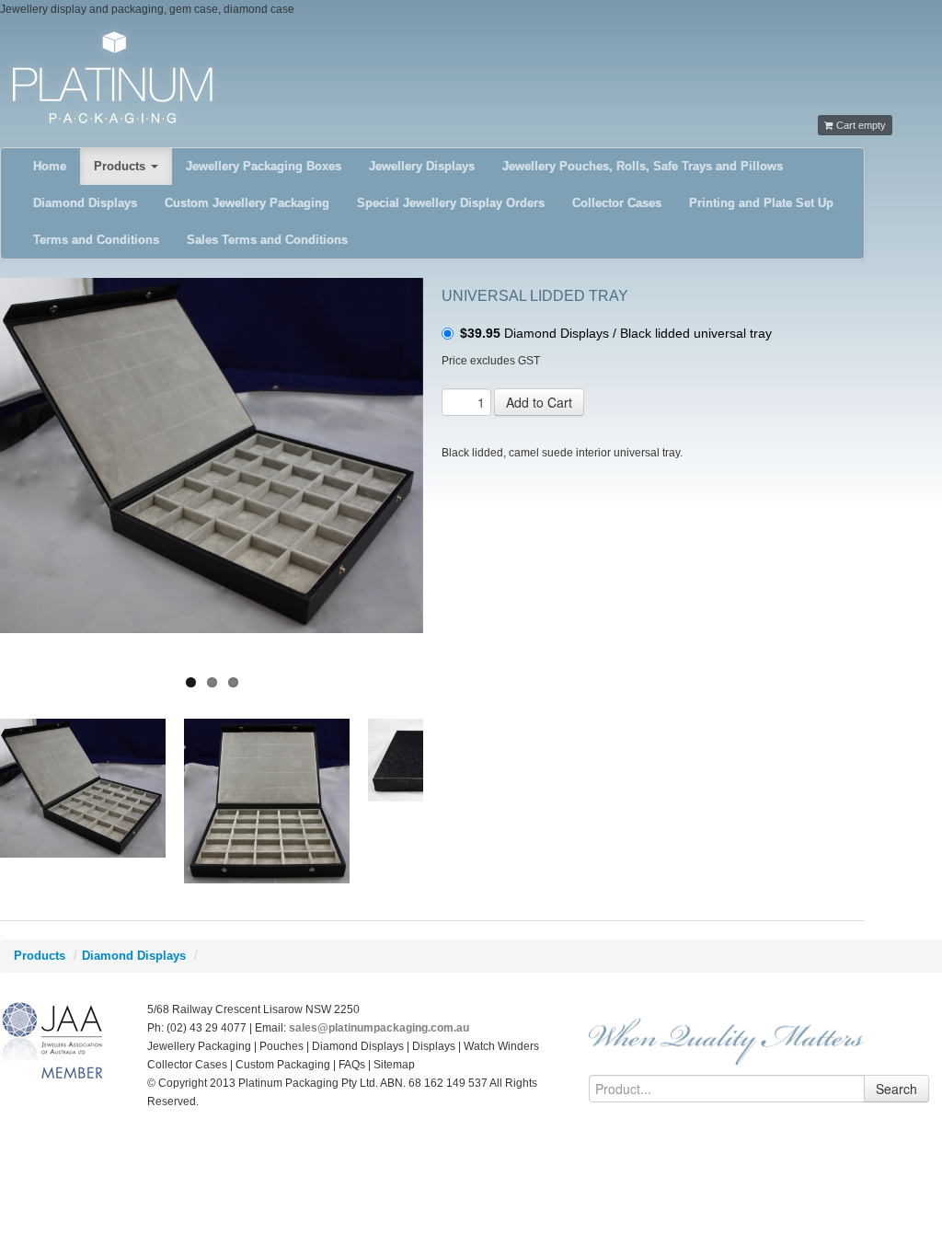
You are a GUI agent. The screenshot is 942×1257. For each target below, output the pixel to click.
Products (121, 166)
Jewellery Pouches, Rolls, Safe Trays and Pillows (642, 166)
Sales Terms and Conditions (267, 240)
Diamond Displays (85, 203)
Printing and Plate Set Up (761, 203)
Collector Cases (616, 203)
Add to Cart (539, 402)
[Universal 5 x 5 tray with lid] (267, 801)
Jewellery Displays (422, 166)
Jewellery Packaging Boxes (263, 166)
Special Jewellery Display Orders (451, 203)
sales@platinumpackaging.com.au (379, 1027)
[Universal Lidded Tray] (211, 455)
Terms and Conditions (96, 240)
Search (896, 1088)
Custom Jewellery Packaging (247, 203)
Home (49, 166)
